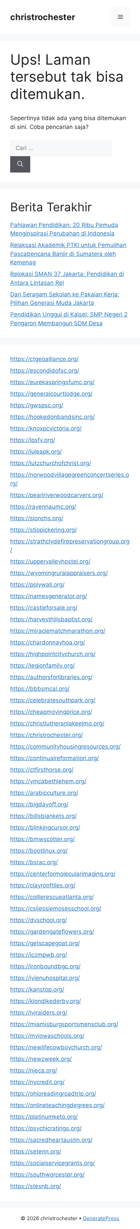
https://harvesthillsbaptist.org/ (51, 619)
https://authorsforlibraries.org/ (51, 677)
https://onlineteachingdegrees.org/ (57, 1105)
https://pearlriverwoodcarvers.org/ (56, 495)
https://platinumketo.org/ (44, 1116)
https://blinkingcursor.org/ (45, 827)
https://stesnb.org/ (35, 1186)
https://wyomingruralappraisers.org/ (59, 573)
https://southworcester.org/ (47, 1174)
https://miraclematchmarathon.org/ (57, 630)
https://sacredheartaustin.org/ (51, 1139)
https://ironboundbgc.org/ (45, 966)
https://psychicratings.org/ (46, 1128)
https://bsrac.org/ (34, 862)
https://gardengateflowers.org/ (52, 931)
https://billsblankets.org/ (43, 816)
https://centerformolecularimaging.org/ (63, 873)
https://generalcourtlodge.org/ (51, 393)
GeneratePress (101, 1218)
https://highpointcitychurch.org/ (52, 654)
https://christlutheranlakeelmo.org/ (57, 723)
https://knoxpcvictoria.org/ (46, 428)
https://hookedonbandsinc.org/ (52, 416)
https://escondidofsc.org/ (44, 370)
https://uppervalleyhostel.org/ (50, 561)
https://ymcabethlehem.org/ (48, 781)
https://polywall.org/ (37, 584)
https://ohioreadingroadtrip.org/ (53, 1093)
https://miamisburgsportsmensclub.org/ (64, 1024)
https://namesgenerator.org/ (48, 596)
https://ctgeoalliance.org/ (44, 359)
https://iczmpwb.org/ (38, 954)
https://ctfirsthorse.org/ (41, 769)
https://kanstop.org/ (37, 989)
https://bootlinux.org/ (39, 850)
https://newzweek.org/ (41, 1058)
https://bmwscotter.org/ (42, 839)
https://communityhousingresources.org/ (65, 746)
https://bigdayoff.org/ (39, 804)
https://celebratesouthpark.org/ (52, 700)
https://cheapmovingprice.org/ (51, 711)
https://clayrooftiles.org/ (42, 885)
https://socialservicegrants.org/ (52, 1163)
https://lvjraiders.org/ (38, 1012)
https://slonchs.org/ (36, 518)
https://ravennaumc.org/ (43, 506)
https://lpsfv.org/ (32, 440)
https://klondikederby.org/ (45, 1001)
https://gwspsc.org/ (36, 405)
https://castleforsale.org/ (43, 607)
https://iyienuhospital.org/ (45, 977)
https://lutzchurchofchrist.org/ (50, 463)
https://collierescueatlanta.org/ (52, 897)
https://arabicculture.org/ (44, 792)
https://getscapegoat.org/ (45, 943)
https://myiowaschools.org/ (47, 1035)
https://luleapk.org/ (36, 451)
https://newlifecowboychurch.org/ (56, 1047)
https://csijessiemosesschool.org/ (55, 908)
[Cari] (20, 164)
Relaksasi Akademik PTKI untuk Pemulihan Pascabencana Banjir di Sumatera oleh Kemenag (68, 254)
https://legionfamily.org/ (42, 665)
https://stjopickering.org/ (43, 529)
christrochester (42, 17)
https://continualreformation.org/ (54, 758)
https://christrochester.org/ (46, 735)
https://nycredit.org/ (37, 1082)
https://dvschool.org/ (38, 920)
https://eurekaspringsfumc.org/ (52, 382)
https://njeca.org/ (33, 1070)
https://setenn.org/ (35, 1151)
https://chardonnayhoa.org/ (47, 642)
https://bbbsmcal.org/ (40, 688)
